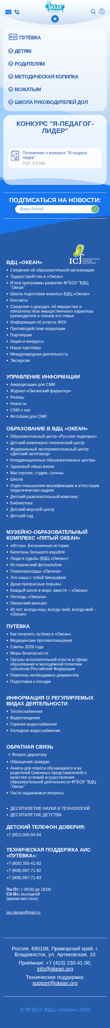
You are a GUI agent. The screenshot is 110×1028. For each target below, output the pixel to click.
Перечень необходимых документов (44, 675)
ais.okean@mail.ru (23, 912)
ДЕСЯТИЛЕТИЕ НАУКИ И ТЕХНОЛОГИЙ (50, 808)
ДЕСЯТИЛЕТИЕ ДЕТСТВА (36, 815)
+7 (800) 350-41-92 (23, 863)
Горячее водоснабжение (33, 724)
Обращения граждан (30, 762)
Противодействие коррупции (37, 328)
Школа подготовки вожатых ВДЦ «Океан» (50, 294)
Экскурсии (20, 360)
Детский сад (21, 516)
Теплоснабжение (26, 711)
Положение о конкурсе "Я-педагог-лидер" (56, 155)
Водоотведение (25, 718)
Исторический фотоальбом (36, 565)
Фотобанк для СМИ (28, 416)
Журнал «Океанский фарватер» (40, 391)
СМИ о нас (20, 410)
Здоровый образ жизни (32, 466)
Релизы (17, 397)
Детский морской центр (32, 509)
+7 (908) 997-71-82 (23, 870)
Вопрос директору (29, 754)
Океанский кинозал (28, 603)
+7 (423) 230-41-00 (17, 12)
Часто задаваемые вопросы (37, 793)
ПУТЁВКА (30, 37)
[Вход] (101, 12)
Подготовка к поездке (30, 681)
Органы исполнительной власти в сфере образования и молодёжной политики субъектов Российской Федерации (48, 664)
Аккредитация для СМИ (32, 384)
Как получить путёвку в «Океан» (40, 634)
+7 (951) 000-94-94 (23, 835)
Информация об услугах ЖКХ (38, 322)
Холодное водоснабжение (35, 730)
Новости (18, 403)
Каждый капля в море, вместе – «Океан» (49, 590)
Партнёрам (21, 335)
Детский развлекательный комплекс (44, 496)
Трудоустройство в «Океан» (36, 276)
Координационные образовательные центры (52, 460)
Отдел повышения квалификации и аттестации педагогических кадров (54, 487)
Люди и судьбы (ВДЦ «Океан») (39, 558)
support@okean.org (55, 983)
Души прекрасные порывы (35, 584)
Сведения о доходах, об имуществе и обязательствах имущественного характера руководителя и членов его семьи (51, 311)
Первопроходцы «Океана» (35, 571)
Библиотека (21, 503)
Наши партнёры (25, 348)
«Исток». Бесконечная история (39, 545)
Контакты (19, 300)
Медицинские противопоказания (41, 640)
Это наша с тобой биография (38, 577)
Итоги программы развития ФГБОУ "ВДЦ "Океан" (49, 285)
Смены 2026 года (26, 647)
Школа (16, 479)
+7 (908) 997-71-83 (23, 878)
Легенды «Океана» (28, 597)
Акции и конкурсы (27, 341)
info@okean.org (8, 12)
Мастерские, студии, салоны (37, 473)
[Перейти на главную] (55, 7)
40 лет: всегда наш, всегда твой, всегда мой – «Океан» (53, 611)
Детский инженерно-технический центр (47, 443)
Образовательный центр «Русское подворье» (53, 436)
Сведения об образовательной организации (52, 270)
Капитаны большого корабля (37, 552)
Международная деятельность (39, 354)
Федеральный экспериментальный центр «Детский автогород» (49, 451)
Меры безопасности (29, 653)
